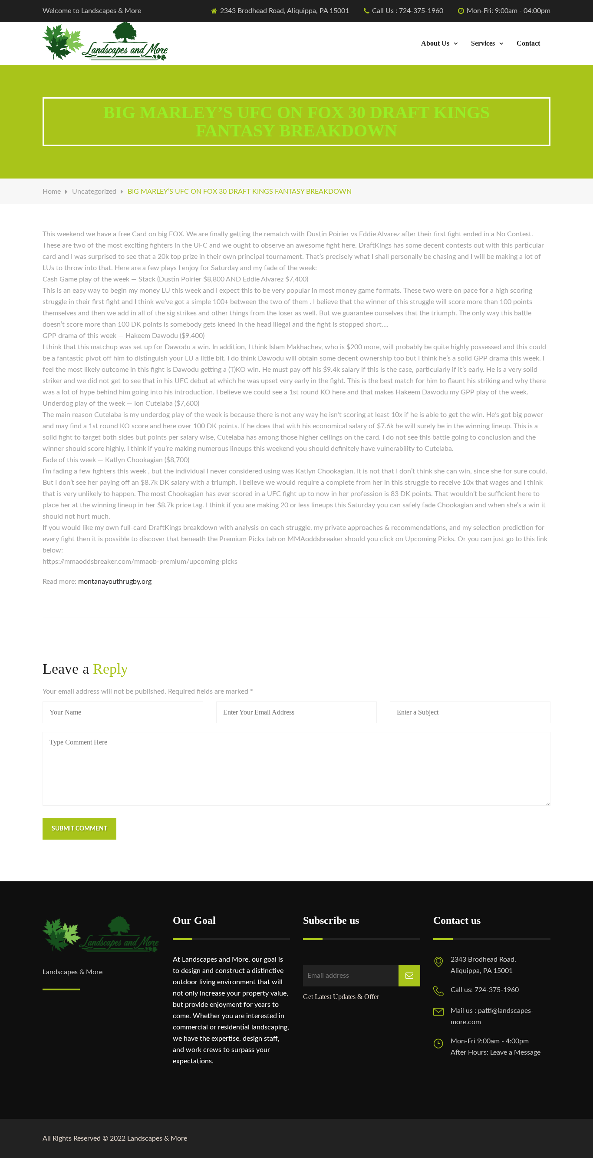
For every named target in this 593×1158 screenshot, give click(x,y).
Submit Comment (79, 829)
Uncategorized (94, 191)
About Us (435, 43)
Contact (528, 43)
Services (483, 43)
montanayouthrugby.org (115, 581)
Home (52, 191)
